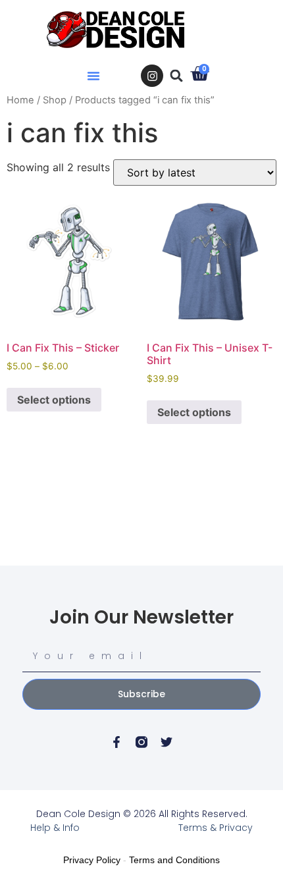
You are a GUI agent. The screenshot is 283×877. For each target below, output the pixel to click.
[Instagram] (152, 76)
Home (20, 100)
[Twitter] (166, 742)
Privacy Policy (91, 860)
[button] (93, 76)
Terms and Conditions (174, 860)
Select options (54, 399)
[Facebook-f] (116, 742)
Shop (54, 100)
